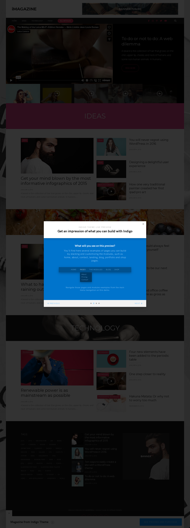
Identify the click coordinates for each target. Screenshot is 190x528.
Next (137, 303)
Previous (55, 303)
